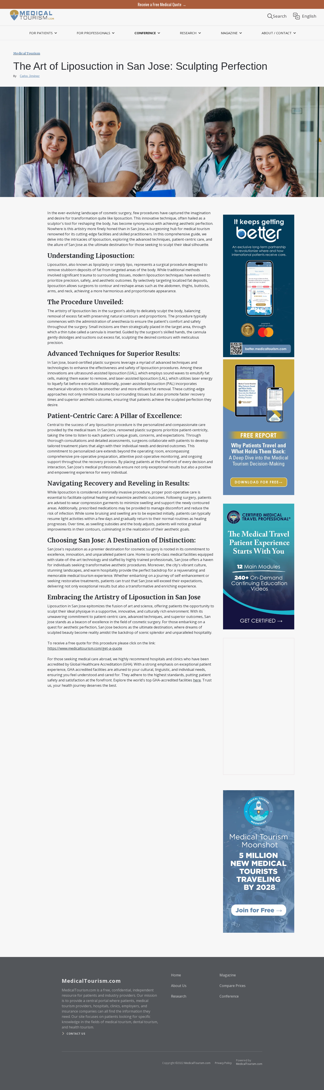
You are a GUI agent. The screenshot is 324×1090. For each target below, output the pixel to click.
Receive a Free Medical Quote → (162, 4)
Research (178, 996)
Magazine (228, 975)
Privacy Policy (223, 1063)
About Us (178, 985)
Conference (229, 996)
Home (176, 975)
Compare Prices (233, 985)
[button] (42, 33)
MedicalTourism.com (197, 1063)
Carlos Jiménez (30, 76)
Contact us (76, 1034)
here (197, 680)
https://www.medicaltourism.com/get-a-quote (84, 648)
